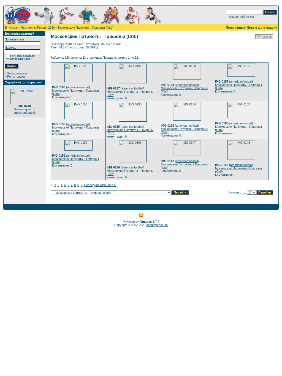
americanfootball (78, 87)
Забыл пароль (17, 73)
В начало (11, 27)
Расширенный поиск (240, 16)
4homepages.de (157, 225)
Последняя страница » (100, 185)
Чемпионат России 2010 (38, 27)
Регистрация (16, 76)
